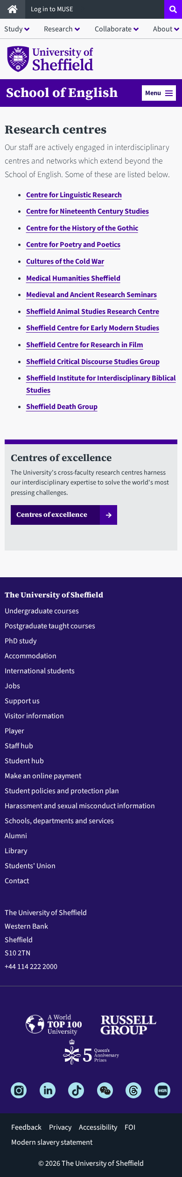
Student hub (24, 761)
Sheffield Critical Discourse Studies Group (93, 362)
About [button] (162, 29)
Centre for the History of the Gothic (82, 228)
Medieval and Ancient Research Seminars (91, 295)
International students (40, 671)
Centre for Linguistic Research (74, 195)
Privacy (60, 1127)
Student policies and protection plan (62, 791)
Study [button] (13, 29)
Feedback (26, 1127)
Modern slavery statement (51, 1142)
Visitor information (34, 716)
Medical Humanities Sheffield (73, 278)
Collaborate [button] (113, 29)
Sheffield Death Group (62, 407)
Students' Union (30, 866)
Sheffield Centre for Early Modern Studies (92, 328)
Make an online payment (43, 776)
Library (16, 851)
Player (14, 731)
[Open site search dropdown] (173, 9)
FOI (130, 1127)
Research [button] (58, 29)
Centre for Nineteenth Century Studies (87, 211)
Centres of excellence (51, 514)
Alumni (16, 836)
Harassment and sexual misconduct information (80, 806)
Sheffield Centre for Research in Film (84, 345)
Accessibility (98, 1127)
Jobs (12, 686)
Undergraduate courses (42, 611)
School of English (62, 92)
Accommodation (30, 656)
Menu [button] (153, 93)
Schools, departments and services (59, 821)
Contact (17, 881)
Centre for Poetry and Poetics (73, 244)
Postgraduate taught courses (50, 626)
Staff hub (19, 746)
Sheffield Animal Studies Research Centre (92, 311)
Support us (22, 701)
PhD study (20, 641)
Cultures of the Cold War (65, 261)
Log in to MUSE (53, 9)
